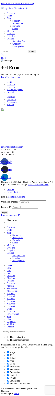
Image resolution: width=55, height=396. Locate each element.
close (16, 393)
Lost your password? (10, 215)
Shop (9, 232)
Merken (10, 245)
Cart (9, 270)
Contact (10, 253)
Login (4, 212)
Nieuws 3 (11, 298)
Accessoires (17, 237)
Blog (9, 268)
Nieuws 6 (11, 306)
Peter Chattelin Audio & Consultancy (17, 3)
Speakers (16, 235)
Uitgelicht (11, 250)
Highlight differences (19, 340)
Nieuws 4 (11, 301)
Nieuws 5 (11, 303)
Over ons (11, 248)
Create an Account (16, 197)
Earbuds (16, 240)
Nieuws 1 (11, 293)
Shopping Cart (18, 255)
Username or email (10, 202)
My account (12, 288)
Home (9, 265)
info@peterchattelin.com (12, 147)
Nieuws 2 (11, 296)
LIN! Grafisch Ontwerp (38, 184)
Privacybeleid (18, 260)
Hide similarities (17, 337)
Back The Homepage (10, 77)
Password (6, 207)
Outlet (9, 230)
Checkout (16, 258)
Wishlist (10, 324)
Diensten (11, 227)
